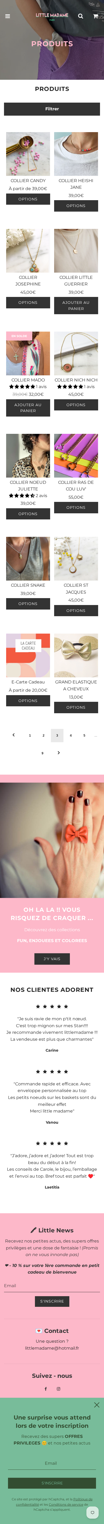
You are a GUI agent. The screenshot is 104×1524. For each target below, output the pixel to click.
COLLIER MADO (28, 380)
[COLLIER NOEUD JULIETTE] (28, 456)
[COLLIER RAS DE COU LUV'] (76, 456)
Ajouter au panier (76, 305)
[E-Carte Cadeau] (28, 655)
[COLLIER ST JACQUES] (76, 559)
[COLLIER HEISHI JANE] (76, 154)
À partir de (28, 188)
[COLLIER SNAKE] (28, 559)
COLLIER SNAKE (28, 585)
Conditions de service (66, 1504)
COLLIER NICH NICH (76, 380)
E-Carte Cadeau (28, 682)
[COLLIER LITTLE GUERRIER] (76, 251)
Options (28, 199)
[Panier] (95, 16)
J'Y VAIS (52, 958)
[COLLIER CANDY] (28, 154)
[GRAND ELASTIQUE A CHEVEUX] (76, 655)
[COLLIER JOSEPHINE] (28, 251)
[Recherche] (80, 16)
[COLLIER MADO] (28, 353)
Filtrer (52, 108)
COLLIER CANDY (28, 180)
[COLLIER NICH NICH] (76, 353)
